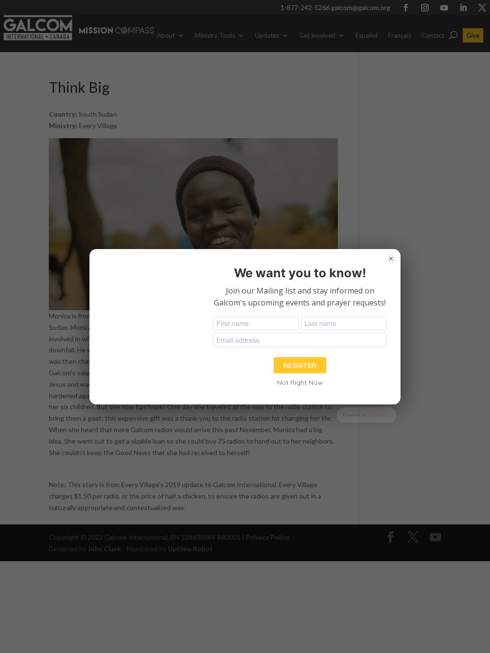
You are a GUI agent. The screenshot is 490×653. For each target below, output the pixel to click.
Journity (379, 414)
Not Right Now (300, 382)
